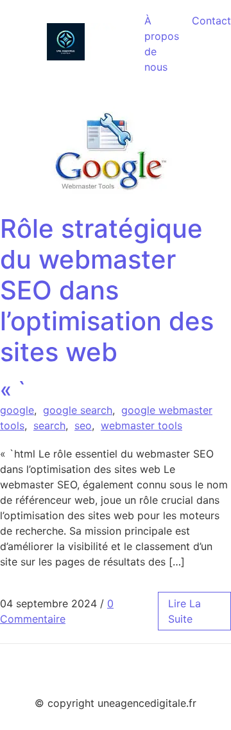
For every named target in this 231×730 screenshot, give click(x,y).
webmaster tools (141, 425)
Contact (211, 20)
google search (77, 410)
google (17, 410)
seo (83, 425)
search (49, 425)
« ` (107, 307)
